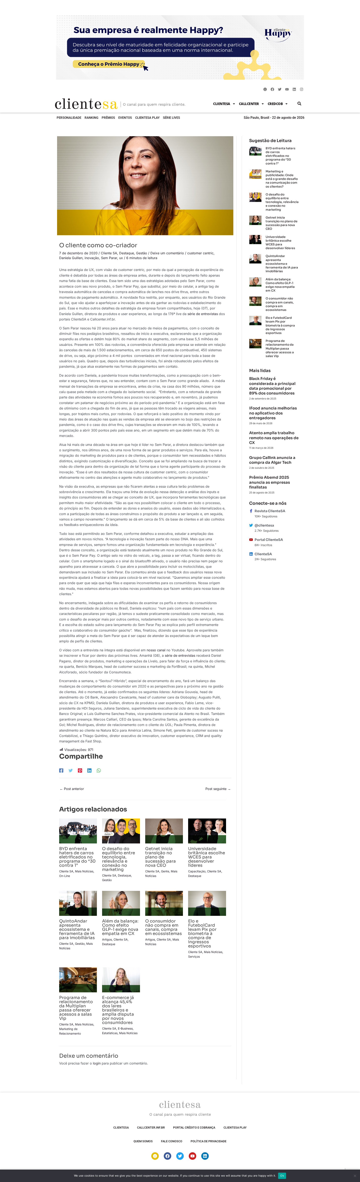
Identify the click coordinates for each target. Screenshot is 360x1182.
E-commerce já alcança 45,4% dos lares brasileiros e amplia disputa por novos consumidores (118, 1010)
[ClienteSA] (251, 554)
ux (121, 258)
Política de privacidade (208, 1141)
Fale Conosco (171, 1141)
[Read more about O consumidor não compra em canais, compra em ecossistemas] (164, 903)
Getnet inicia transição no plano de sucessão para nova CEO (160, 857)
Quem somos (143, 1141)
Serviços (194, 956)
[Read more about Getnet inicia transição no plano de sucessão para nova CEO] (164, 830)
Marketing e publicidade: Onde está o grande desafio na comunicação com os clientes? (282, 178)
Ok (282, 1175)
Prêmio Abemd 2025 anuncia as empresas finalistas (269, 482)
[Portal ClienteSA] (251, 540)
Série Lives (171, 118)
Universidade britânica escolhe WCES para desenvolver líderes (206, 857)
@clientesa (264, 525)
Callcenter (249, 103)
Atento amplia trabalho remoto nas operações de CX (274, 438)
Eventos (125, 118)
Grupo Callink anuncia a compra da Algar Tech (272, 460)
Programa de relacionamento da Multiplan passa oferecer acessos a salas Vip (76, 1008)
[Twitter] (71, 770)
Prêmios (108, 118)
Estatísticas (110, 1033)
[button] (299, 103)
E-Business (125, 1028)
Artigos (107, 939)
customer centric (200, 253)
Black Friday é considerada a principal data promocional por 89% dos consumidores (272, 386)
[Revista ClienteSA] (251, 511)
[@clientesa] (251, 525)
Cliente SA (109, 253)
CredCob (275, 103)
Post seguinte (218, 789)
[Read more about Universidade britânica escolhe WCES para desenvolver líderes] (207, 830)
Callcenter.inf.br (151, 1127)
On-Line (64, 876)
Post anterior (72, 789)
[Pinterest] (80, 770)
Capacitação (196, 871)
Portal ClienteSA (269, 540)
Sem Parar (109, 258)
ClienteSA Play (147, 118)
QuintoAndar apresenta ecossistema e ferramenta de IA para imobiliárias (77, 929)
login (97, 1063)
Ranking (91, 118)
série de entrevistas (203, 314)
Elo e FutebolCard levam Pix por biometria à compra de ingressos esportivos (202, 934)
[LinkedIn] (89, 770)
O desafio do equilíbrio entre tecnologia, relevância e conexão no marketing (118, 859)
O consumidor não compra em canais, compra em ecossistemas (163, 927)
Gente (165, 871)
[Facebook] (61, 770)
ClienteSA (221, 103)
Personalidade (69, 118)
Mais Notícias (84, 871)
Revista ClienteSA (270, 511)
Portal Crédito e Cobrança (194, 1127)
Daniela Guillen (70, 258)
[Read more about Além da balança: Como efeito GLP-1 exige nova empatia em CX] (121, 903)
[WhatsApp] (99, 770)
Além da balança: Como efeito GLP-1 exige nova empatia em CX (120, 927)
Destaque (126, 253)
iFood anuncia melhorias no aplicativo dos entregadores (273, 413)
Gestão (141, 253)
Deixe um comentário (167, 253)
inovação (92, 258)
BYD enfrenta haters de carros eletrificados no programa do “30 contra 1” (77, 857)
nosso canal (156, 650)
